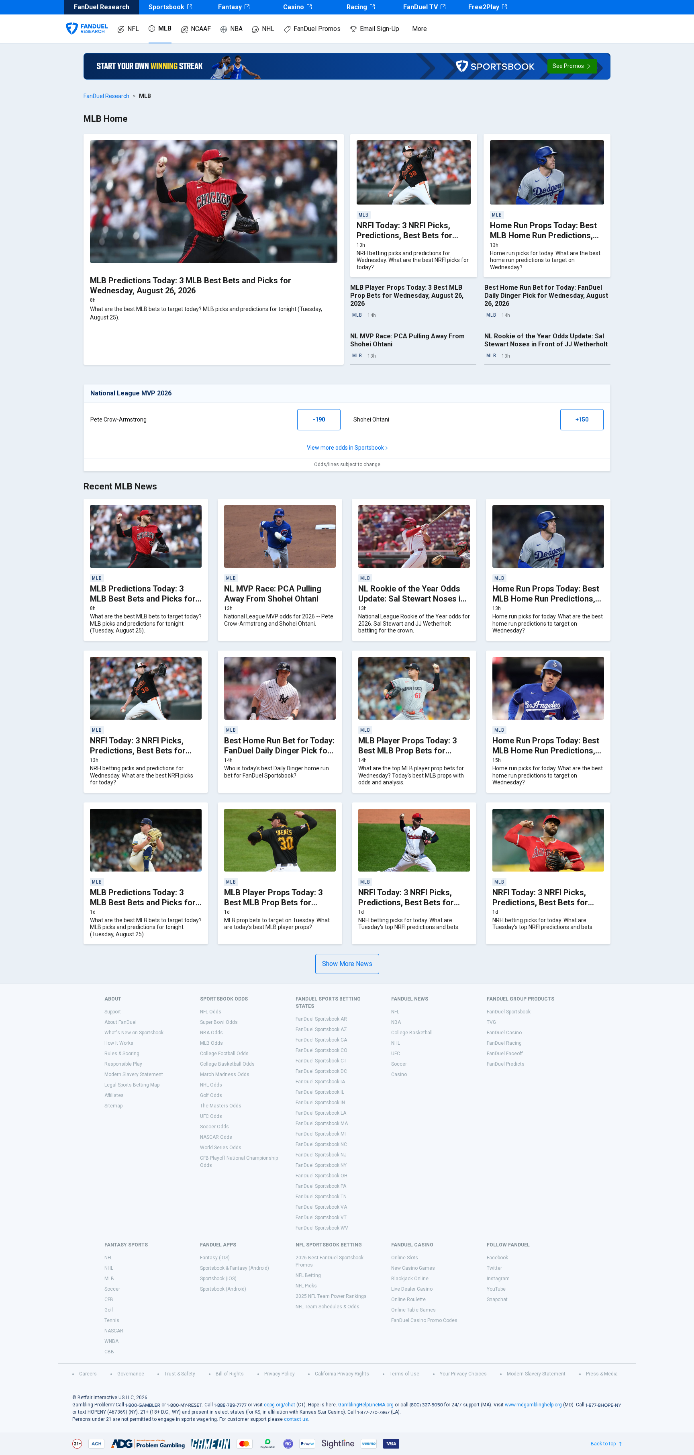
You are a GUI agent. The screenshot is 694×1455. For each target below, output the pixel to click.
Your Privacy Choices (463, 1374)
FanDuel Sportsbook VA (321, 1207)
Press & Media (602, 1374)
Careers (88, 1374)
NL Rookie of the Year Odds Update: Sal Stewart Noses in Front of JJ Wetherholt (546, 340)
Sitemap (113, 1106)
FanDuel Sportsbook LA (321, 1113)
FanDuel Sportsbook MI (321, 1134)
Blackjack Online (410, 1278)
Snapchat (497, 1299)
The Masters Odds (220, 1106)
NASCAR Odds (216, 1137)
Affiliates (114, 1095)
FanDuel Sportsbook (509, 1012)
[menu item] (87, 20)
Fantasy (230, 7)
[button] (572, 66)
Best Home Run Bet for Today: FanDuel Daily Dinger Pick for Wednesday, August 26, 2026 (546, 295)
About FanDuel (120, 1022)
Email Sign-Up (379, 29)
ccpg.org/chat (279, 1405)
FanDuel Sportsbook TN (321, 1196)
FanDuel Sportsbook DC (321, 1071)
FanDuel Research (106, 96)
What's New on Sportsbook (133, 1032)
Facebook (497, 1258)
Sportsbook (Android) (223, 1289)
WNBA (111, 1341)
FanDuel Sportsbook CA (321, 1040)
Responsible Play (123, 1064)
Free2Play (483, 7)
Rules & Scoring (121, 1053)
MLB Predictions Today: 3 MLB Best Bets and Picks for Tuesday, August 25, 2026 (143, 902)
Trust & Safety (179, 1374)
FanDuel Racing (504, 1043)
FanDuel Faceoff (505, 1053)
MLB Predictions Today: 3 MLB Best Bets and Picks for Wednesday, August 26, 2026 (190, 285)
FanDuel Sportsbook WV (322, 1228)
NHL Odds (211, 1085)
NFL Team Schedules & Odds (327, 1307)
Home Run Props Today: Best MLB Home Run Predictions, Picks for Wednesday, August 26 (546, 756)
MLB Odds (211, 1043)
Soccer (399, 1064)
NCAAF (201, 29)
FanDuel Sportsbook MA (322, 1123)
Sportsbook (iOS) (218, 1278)
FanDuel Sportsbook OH (321, 1176)
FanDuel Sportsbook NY (321, 1165)
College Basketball (412, 1032)
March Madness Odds (224, 1074)
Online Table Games (413, 1310)
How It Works (118, 1043)
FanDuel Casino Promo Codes (424, 1320)
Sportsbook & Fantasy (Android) (234, 1268)
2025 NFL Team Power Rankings (331, 1296)
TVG (491, 1022)
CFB (108, 1299)
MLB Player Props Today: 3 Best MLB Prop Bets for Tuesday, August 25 (273, 902)
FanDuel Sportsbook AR (321, 1019)
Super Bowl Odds (219, 1022)
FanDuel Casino (504, 1032)
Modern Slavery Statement (133, 1074)
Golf (108, 1310)
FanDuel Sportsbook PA (321, 1186)
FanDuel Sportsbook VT (321, 1217)
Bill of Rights (230, 1374)
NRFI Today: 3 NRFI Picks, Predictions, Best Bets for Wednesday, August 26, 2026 (409, 235)
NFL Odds (210, 1012)
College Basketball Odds (227, 1064)
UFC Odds (211, 1116)
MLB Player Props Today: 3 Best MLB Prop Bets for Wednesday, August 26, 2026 (406, 295)
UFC (395, 1053)
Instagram (498, 1278)
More (419, 29)
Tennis (111, 1320)
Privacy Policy (279, 1374)
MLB (164, 28)
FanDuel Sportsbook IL (320, 1092)
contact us (296, 1419)
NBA (236, 29)
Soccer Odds (214, 1127)
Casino (293, 7)
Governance (130, 1374)
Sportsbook (166, 7)
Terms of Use (404, 1374)
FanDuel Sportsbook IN (320, 1102)
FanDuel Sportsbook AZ (321, 1029)
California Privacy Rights (342, 1374)
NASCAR (113, 1331)
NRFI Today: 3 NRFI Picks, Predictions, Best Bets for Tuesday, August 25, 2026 (540, 902)
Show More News (347, 964)
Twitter (494, 1268)
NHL (268, 29)
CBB (109, 1352)
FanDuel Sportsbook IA (320, 1082)
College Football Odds (224, 1053)
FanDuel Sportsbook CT (321, 1061)
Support (112, 1012)
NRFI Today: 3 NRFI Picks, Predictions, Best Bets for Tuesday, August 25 (406, 902)
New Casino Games (413, 1268)
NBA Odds (211, 1032)
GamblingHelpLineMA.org (366, 1405)
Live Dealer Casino (412, 1289)
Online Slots (404, 1258)
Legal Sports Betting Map (131, 1085)
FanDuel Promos (317, 29)
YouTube (496, 1289)
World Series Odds (220, 1147)
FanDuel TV (420, 7)
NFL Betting (308, 1275)
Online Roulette (408, 1299)
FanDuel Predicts (506, 1064)
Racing (357, 7)
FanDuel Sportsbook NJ (321, 1155)
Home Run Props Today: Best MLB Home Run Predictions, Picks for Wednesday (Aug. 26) (547, 235)
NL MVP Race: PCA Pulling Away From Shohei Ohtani (272, 594)
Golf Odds (211, 1095)
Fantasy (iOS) (215, 1258)
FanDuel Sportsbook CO (321, 1050)
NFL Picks (306, 1286)
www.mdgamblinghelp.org (533, 1405)
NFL (133, 29)
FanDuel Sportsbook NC (321, 1144)
